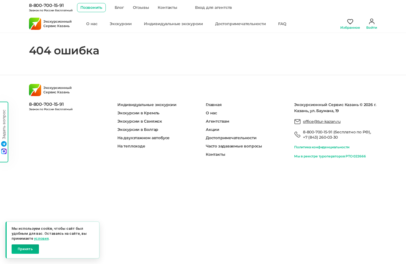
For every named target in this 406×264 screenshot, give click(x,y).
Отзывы (141, 7)
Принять (25, 249)
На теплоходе (131, 146)
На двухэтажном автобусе (143, 137)
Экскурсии (121, 23)
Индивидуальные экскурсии (173, 23)
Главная (214, 104)
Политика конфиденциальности (321, 147)
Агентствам (217, 121)
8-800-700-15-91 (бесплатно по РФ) (336, 132)
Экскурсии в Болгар (137, 129)
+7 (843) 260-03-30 (320, 137)
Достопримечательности (240, 23)
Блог (119, 7)
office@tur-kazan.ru (322, 121)
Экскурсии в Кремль (138, 112)
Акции (212, 129)
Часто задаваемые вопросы (234, 146)
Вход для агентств (213, 7)
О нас (91, 23)
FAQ (282, 23)
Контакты (167, 7)
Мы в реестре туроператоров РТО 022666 (330, 156)
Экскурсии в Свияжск (139, 121)
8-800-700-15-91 (46, 5)
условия (41, 238)
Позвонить (91, 7)
